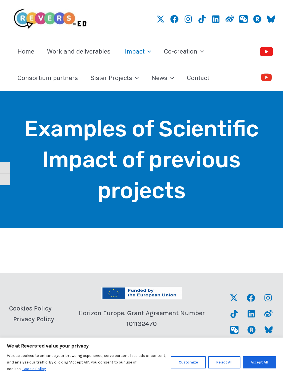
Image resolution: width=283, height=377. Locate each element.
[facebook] (174, 19)
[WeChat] (243, 19)
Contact (198, 78)
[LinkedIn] (215, 19)
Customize (188, 362)
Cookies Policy (30, 308)
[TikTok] (202, 19)
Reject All (224, 362)
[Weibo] (229, 19)
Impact (135, 51)
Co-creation (180, 51)
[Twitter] (160, 19)
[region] (141, 357)
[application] (148, 51)
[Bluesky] (271, 19)
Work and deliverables (79, 51)
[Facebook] (251, 298)
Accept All (259, 362)
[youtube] (266, 51)
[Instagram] (188, 19)
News (159, 78)
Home (25, 51)
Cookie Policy (34, 369)
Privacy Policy (33, 319)
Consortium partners (47, 78)
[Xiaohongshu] (257, 19)
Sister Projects (111, 78)
